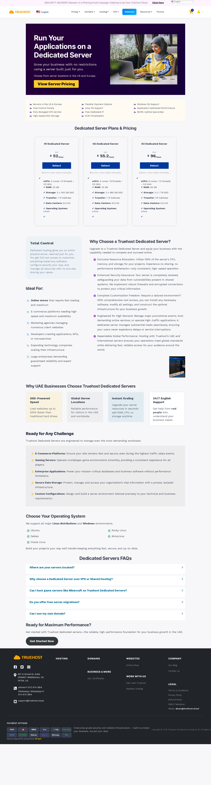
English (177, 2)
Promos (160, 12)
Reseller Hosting (134, 689)
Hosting (103, 12)
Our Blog (172, 665)
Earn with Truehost (136, 683)
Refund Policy (175, 699)
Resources (145, 12)
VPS (115, 12)
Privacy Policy (175, 695)
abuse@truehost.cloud (187, 708)
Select (56, 165)
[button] (42, 12)
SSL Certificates (96, 678)
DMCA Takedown (176, 704)
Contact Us (174, 671)
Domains (89, 12)
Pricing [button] (74, 12)
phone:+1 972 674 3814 (30, 687)
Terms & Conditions (178, 690)
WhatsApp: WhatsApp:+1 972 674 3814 (31, 693)
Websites (129, 12)
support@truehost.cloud (31, 700)
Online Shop (132, 665)
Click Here (158, 2)
